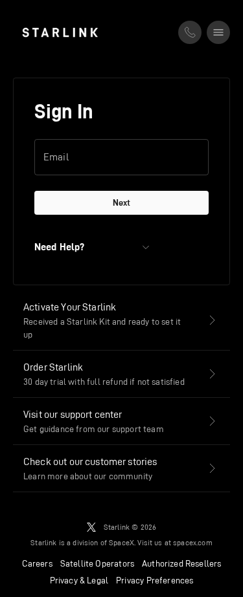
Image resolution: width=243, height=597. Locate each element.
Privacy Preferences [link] (154, 580)
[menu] (218, 32)
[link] (60, 32)
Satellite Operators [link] (97, 563)
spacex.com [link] (193, 542)
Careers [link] (37, 563)
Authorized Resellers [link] (181, 563)
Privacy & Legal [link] (79, 580)
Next (121, 202)
